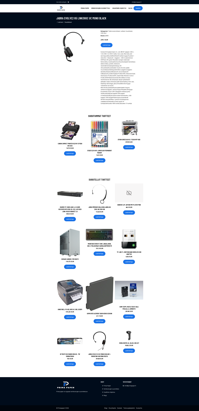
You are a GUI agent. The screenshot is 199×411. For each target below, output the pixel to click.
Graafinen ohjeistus (119, 8)
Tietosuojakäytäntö (129, 408)
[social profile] (68, 2)
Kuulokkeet (68, 22)
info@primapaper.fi (136, 2)
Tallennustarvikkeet (114, 31)
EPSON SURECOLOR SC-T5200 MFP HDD (129, 139)
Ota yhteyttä (112, 408)
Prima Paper (85, 8)
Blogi (130, 8)
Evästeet (119, 408)
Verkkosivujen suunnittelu (100, 8)
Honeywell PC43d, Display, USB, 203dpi (70, 309)
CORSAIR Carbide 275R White (70, 259)
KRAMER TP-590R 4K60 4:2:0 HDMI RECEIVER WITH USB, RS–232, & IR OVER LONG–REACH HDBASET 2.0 (70, 209)
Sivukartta (139, 408)
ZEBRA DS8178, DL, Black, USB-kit (129, 343)
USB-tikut (103, 33)
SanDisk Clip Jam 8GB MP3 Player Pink (129, 205)
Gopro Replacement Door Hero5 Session (99, 313)
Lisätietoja (106, 45)
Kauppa (138, 8)
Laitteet (60, 22)
